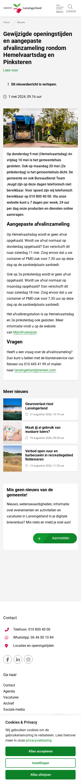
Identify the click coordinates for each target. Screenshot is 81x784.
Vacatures (11, 697)
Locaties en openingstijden (33, 646)
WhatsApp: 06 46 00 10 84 (33, 637)
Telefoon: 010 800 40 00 (31, 629)
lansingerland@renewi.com (35, 370)
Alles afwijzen (40, 775)
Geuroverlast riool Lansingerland (39, 406)
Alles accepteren (41, 751)
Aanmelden (60, 538)
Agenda (9, 691)
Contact (9, 685)
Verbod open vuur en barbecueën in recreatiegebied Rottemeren (49, 455)
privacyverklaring (39, 740)
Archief (8, 703)
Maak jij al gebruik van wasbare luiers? (42, 429)
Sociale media (14, 709)
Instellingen (40, 763)
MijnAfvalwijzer (25, 332)
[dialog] (40, 749)
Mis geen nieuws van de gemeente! (30, 492)
